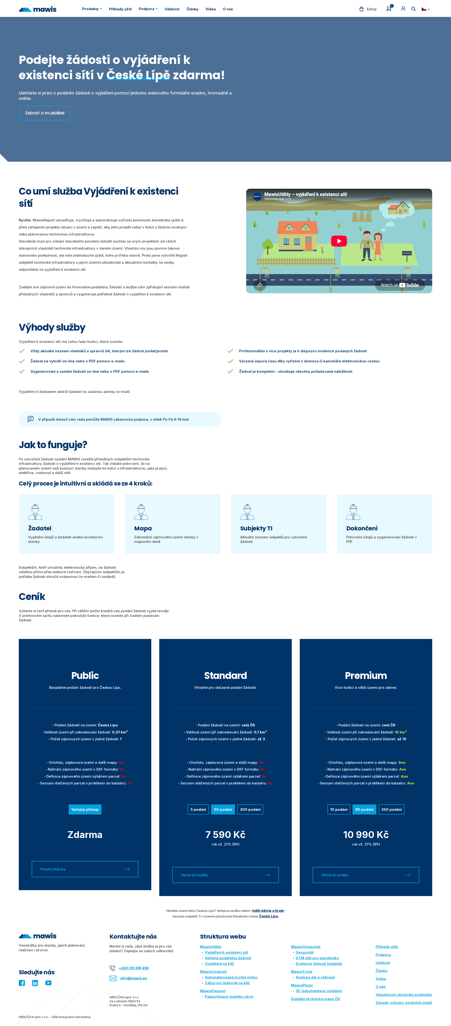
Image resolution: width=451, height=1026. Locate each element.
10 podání (338, 809)
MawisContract (213, 971)
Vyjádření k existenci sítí (226, 952)
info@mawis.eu (133, 978)
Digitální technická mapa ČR (315, 999)
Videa (381, 978)
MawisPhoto (302, 985)
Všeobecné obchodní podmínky (404, 994)
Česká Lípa (268, 916)
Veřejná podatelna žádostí (228, 958)
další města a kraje (268, 910)
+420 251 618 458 (134, 968)
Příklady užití (387, 946)
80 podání (364, 809)
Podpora (383, 954)
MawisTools (301, 971)
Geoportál (305, 952)
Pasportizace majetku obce (229, 996)
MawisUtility (211, 946)
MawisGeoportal (305, 946)
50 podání (223, 809)
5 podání (198, 809)
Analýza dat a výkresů (315, 977)
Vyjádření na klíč (219, 963)
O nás (381, 986)
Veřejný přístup (85, 809)
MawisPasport (213, 991)
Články (382, 970)
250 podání (391, 809)
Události (383, 962)
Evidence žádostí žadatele (319, 963)
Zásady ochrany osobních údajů (404, 1002)
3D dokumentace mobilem (319, 991)
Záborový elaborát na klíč (227, 983)
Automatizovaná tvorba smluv (231, 977)
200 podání (250, 809)
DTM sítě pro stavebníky (317, 958)
